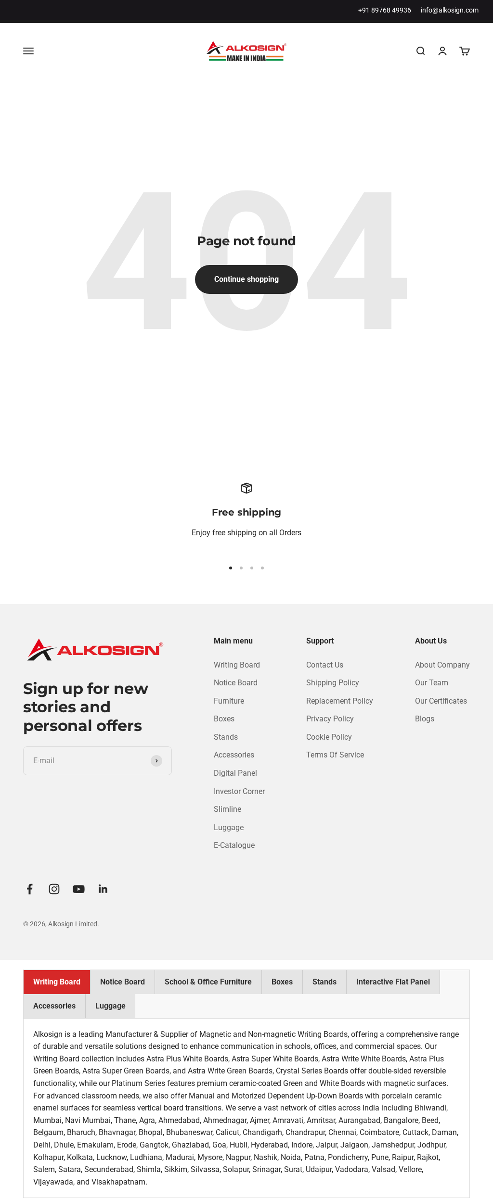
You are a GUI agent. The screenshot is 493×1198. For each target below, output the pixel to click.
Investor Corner (239, 791)
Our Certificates (441, 701)
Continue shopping (246, 279)
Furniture (229, 701)
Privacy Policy (330, 718)
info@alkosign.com (450, 10)
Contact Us (324, 664)
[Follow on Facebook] (29, 889)
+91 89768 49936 (384, 10)
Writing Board (237, 664)
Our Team (431, 682)
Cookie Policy (329, 737)
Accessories (234, 754)
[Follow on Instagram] (54, 889)
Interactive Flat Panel (393, 981)
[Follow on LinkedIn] (103, 889)
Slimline (227, 809)
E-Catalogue (234, 845)
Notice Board (236, 682)
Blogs (424, 718)
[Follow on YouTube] (78, 889)
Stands (226, 737)
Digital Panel (235, 773)
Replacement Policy (339, 701)
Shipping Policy (332, 682)
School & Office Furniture (208, 981)
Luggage (229, 827)
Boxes (224, 718)
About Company (442, 664)
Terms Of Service (335, 754)
